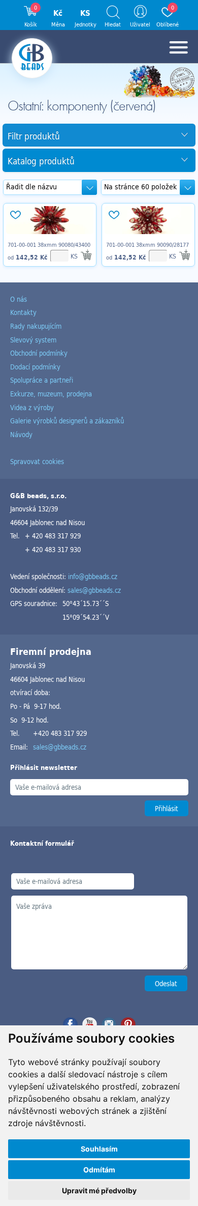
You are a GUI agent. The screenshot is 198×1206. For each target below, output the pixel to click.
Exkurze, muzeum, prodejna (51, 393)
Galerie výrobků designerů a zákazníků (67, 420)
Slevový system (33, 339)
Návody (21, 434)
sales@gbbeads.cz (94, 590)
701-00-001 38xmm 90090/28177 (147, 245)
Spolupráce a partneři (41, 380)
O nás (18, 299)
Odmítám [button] (99, 1169)
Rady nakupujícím (35, 326)
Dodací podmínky (35, 366)
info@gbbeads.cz (92, 576)
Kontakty (23, 312)
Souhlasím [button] (99, 1148)
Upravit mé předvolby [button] (99, 1190)
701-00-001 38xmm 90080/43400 (49, 245)
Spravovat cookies (37, 461)
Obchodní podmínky (39, 353)
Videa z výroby (32, 407)
